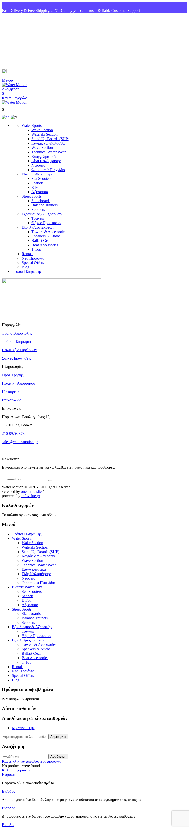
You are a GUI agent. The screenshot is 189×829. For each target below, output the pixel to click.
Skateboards (41, 201)
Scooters (38, 209)
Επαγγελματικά (44, 156)
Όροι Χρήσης (12, 375)
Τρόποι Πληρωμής (26, 271)
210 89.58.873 (13, 433)
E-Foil (36, 187)
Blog (25, 267)
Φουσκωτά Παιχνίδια (48, 170)
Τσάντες (38, 218)
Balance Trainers (45, 205)
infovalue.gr (30, 496)
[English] (6, 117)
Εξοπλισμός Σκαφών (38, 227)
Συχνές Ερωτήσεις (16, 358)
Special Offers (33, 263)
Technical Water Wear (49, 152)
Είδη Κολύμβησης (46, 161)
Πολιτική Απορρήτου (18, 383)
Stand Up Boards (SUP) (50, 139)
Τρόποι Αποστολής (17, 333)
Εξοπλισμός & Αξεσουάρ (42, 214)
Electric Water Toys (37, 174)
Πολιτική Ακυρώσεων (19, 350)
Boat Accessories (45, 245)
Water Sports (32, 125)
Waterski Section (45, 134)
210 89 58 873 (20, 41)
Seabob (37, 183)
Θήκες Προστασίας (47, 223)
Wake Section (42, 130)
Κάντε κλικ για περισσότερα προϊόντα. (32, 761)
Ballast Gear (41, 240)
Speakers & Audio (46, 236)
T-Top (36, 249)
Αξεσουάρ (40, 192)
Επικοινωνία (11, 400)
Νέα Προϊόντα (33, 258)
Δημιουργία (58, 737)
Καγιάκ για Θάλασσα (48, 143)
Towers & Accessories (49, 232)
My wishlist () (23, 728)
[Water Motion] (14, 85)
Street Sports (31, 196)
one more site (31, 491)
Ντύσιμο (38, 165)
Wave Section (42, 147)
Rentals (27, 254)
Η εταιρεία (10, 392)
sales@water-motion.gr (27, 72)
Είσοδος (8, 791)
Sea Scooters (41, 178)
